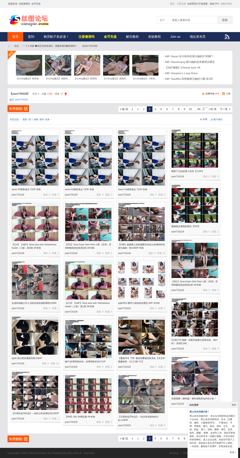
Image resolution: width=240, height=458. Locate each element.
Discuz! (71, 452)
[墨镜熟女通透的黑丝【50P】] (194, 204)
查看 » (233, 452)
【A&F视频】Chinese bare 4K (182, 67)
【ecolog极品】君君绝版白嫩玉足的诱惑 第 (96, 78)
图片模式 (218, 119)
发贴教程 (154, 36)
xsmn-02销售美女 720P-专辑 (79, 189)
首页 (15, 36)
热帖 (36, 119)
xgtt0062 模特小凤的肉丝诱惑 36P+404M (139, 303)
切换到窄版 (226, 3)
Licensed (88, 452)
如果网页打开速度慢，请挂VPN (203, 3)
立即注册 (181, 3)
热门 (30, 119)
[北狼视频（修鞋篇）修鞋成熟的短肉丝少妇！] (194, 376)
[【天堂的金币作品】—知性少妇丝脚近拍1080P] (35, 391)
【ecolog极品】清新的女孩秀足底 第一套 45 (67, 78)
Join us (175, 36)
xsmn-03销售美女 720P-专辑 (26, 189)
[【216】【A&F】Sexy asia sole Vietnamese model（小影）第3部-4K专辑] (35, 222)
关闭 (234, 405)
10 (190, 109)
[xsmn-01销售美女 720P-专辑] (141, 158)
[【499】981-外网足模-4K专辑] (88, 394)
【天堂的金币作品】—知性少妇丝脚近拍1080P (35, 413)
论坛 (16, 46)
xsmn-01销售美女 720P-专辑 (132, 189)
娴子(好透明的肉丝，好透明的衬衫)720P (85, 361)
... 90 (197, 109)
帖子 (162, 20)
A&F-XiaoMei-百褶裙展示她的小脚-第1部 (189, 78)
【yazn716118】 (89, 46)
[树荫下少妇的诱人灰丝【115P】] (194, 149)
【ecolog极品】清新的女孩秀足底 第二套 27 (125, 78)
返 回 (125, 109)
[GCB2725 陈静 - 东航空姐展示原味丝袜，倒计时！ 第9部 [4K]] (194, 317)
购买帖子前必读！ (56, 36)
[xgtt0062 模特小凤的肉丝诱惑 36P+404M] (141, 280)
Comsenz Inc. (44, 452)
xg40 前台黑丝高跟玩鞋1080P (27, 358)
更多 (47, 119)
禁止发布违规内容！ (200, 411)
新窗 (205, 119)
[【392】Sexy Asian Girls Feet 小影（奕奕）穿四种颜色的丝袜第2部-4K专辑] (88, 222)
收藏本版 (212, 93)
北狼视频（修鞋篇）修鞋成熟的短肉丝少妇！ (193, 398)
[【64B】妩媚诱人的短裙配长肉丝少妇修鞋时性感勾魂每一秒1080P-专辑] (141, 222)
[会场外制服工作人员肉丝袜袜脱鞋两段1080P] (35, 280)
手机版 (187, 452)
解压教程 (132, 36)
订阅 (228, 93)
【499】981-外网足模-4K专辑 (80, 416)
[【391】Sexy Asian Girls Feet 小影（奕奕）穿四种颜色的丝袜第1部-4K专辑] (194, 259)
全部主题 (14, 119)
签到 (31, 36)
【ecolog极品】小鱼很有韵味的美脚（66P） (154, 78)
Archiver (174, 452)
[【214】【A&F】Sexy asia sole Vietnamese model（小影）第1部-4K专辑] (88, 280)
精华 (42, 119)
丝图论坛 (9, 46)
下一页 (224, 109)
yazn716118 (21, 99)
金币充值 (36, 3)
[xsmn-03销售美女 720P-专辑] (35, 158)
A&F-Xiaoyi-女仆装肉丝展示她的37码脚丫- (189, 56)
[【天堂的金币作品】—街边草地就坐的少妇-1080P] (141, 394)
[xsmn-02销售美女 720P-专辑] (88, 158)
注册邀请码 (24, 3)
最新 (25, 119)
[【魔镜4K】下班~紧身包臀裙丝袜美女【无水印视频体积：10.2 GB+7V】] (141, 336)
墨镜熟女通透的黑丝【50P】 (185, 226)
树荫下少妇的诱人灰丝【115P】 (187, 171)
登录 (172, 3)
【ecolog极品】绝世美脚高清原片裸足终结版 (38, 78)
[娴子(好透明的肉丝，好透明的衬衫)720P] (88, 339)
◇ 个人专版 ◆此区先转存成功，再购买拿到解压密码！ (50, 46)
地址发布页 (198, 36)
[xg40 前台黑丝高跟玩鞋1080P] (35, 336)
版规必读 (12, 3)
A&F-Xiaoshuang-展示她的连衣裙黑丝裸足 (190, 61)
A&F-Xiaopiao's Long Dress (181, 73)
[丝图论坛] (33, 25)
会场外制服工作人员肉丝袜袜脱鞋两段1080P (34, 303)
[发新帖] (18, 108)
